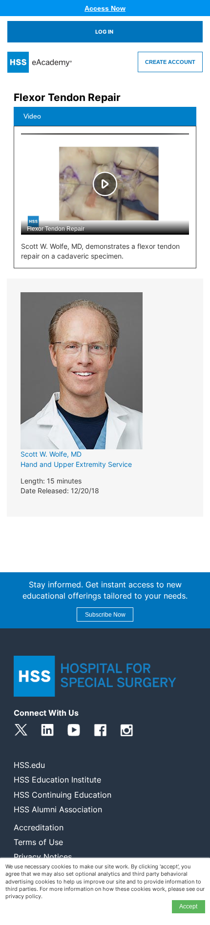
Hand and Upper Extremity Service (76, 464)
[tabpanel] (105, 200)
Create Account (170, 62)
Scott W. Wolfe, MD (51, 454)
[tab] (105, 116)
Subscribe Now (105, 614)
